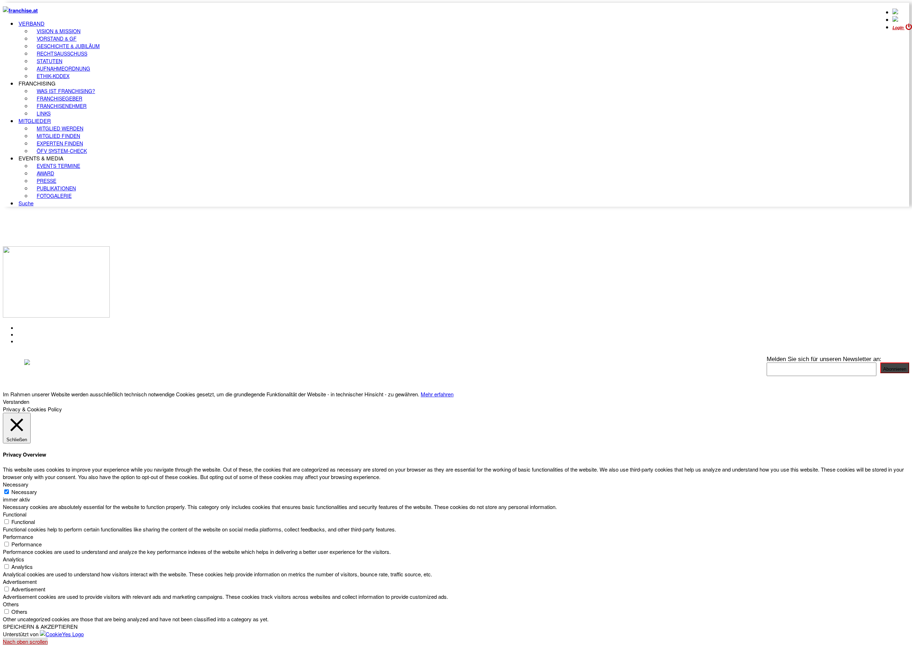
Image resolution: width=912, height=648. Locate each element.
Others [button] (11, 604)
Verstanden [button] (16, 401)
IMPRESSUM (35, 334)
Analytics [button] (13, 559)
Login (898, 28)
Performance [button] (18, 536)
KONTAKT (31, 328)
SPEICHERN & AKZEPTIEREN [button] (40, 626)
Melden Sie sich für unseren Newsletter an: (824, 359)
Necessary (24, 491)
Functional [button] (14, 514)
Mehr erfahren (437, 394)
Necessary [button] (15, 484)
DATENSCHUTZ (39, 341)
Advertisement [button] (20, 581)
